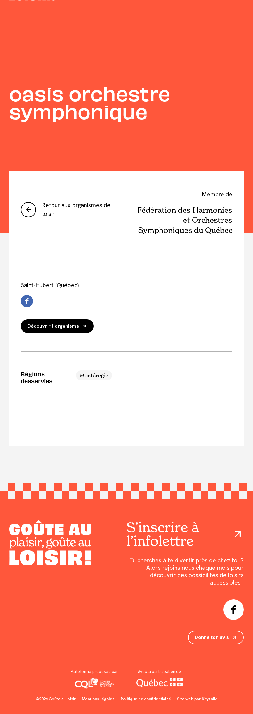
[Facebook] (27, 301)
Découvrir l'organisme (53, 326)
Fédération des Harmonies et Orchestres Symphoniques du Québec (184, 220)
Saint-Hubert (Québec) (50, 285)
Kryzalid (210, 699)
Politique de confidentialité (146, 699)
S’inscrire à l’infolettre (162, 534)
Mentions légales (98, 699)
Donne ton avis (212, 637)
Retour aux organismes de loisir (76, 209)
